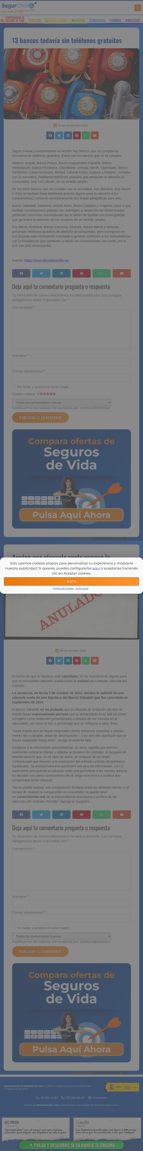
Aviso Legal (82, 588)
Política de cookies (63, 588)
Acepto (71, 581)
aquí (96, 568)
